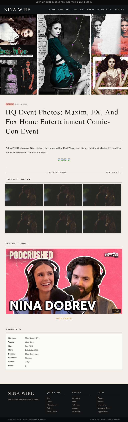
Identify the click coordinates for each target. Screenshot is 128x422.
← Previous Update (56, 173)
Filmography (52, 404)
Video (100, 10)
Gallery (49, 408)
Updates (119, 10)
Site (108, 10)
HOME (52, 10)
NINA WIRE (17, 10)
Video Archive (64, 318)
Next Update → (114, 173)
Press (90, 10)
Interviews (102, 404)
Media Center (52, 411)
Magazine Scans (104, 408)
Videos (100, 401)
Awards (75, 408)
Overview (76, 398)
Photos (100, 398)
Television (76, 404)
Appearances (103, 411)
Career (49, 401)
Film (74, 401)
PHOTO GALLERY (75, 10)
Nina (61, 10)
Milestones (76, 411)
